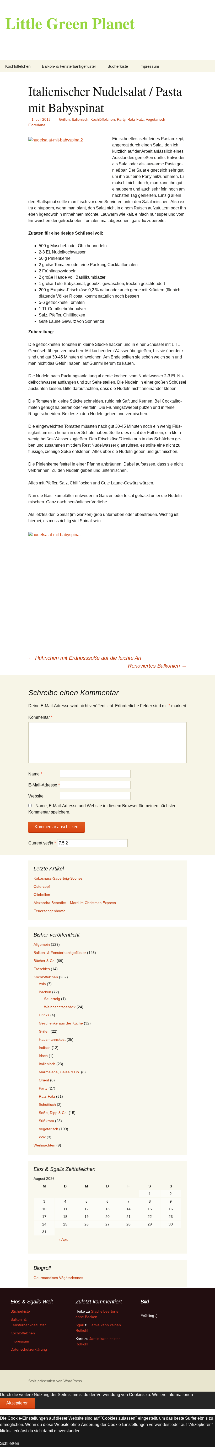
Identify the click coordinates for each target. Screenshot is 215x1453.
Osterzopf (42, 886)
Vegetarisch (155, 119)
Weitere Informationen (172, 1394)
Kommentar (40, 717)
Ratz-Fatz (135, 119)
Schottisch (47, 1104)
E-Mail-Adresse (44, 785)
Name (35, 774)
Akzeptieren (17, 1403)
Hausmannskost (52, 1039)
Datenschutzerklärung (28, 1349)
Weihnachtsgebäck (60, 1007)
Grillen (64, 119)
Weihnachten (44, 1145)
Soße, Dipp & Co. (53, 1113)
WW (42, 1137)
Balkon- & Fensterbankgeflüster (69, 66)
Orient (44, 1080)
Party (121, 119)
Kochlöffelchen (17, 66)
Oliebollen (42, 894)
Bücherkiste (118, 66)
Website (36, 796)
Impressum (149, 66)
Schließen (9, 1443)
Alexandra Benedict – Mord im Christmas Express (75, 903)
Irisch (43, 1056)
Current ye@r (42, 843)
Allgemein (42, 944)
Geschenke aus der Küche (61, 1023)
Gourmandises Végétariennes (58, 1278)
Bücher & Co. (45, 961)
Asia (42, 984)
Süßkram (46, 1121)
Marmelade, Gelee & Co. (59, 1072)
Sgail (80, 1325)
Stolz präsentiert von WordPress (55, 1381)
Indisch (45, 1047)
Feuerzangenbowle (50, 911)
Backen (45, 992)
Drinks (44, 1015)
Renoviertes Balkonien (157, 666)
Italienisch (80, 119)
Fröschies (42, 969)
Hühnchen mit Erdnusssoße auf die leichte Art (85, 658)
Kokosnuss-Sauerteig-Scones (58, 878)
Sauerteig (52, 999)
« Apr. (63, 1239)
